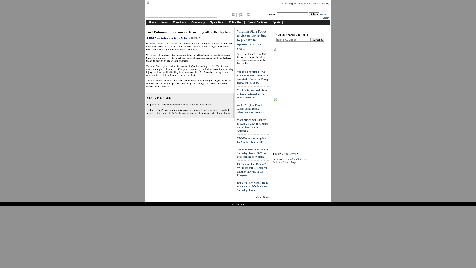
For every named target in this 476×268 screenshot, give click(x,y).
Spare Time (216, 22)
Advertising (287, 3)
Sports (276, 22)
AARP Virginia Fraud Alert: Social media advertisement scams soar (251, 108)
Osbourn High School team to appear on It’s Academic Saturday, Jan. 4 (252, 186)
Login (294, 162)
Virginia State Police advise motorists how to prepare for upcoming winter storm (252, 40)
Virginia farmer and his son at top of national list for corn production (252, 93)
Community (198, 22)
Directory (325, 3)
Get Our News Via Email (292, 35)
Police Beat (235, 22)
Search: (272, 14)
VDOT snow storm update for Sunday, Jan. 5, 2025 (251, 140)
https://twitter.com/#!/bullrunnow (290, 159)
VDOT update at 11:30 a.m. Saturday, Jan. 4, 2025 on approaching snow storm (253, 153)
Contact (315, 3)
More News (263, 197)
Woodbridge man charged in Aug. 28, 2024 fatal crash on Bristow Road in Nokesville (252, 125)
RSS (243, 204)
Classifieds (179, 22)
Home (152, 22)
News (164, 22)
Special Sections (257, 22)
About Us (297, 3)
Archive (306, 3)
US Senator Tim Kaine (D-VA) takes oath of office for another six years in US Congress (252, 169)
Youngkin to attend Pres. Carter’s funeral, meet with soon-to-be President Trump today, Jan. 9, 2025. (253, 77)
